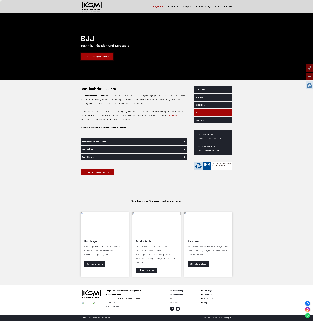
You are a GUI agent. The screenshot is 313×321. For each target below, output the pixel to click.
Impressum (96, 318)
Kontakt (83, 318)
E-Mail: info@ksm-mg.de (208, 150)
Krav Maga (200, 97)
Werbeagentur (227, 318)
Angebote (158, 6)
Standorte (173, 6)
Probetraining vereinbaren (97, 56)
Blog (205, 302)
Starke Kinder (202, 89)
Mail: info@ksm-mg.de (114, 306)
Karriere (228, 6)
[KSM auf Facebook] (178, 309)
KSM (217, 6)
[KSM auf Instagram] (172, 309)
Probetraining (203, 6)
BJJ (197, 112)
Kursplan (187, 6)
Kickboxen (200, 104)
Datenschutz (105, 318)
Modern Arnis (201, 120)
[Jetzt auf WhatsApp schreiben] (307, 315)
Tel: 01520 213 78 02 (206, 146)
